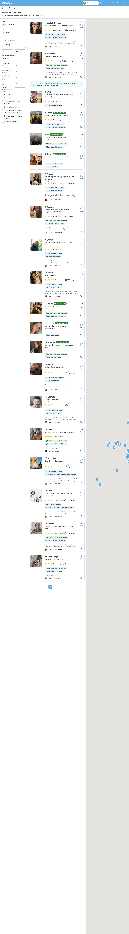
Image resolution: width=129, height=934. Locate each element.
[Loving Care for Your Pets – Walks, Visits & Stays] (56, 536)
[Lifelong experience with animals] (56, 141)
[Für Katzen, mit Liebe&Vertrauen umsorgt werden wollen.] (56, 503)
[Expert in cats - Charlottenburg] (56, 470)
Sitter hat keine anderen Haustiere (12, 102)
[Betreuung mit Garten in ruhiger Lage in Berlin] (56, 440)
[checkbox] (2, 98)
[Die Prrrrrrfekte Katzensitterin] (56, 376)
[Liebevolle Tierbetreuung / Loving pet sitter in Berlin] (56, 349)
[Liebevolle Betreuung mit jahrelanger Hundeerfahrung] (56, 329)
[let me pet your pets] (56, 310)
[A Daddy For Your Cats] (56, 409)
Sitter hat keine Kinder (11, 107)
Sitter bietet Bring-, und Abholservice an (11, 123)
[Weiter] (67, 587)
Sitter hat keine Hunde (11, 98)
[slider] (2, 47)
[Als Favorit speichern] (81, 46)
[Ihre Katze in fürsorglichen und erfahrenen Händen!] (56, 252)
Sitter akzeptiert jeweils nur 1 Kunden (14, 117)
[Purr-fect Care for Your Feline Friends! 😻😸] (56, 34)
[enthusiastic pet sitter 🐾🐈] (56, 567)
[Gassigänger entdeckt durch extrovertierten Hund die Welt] (56, 98)
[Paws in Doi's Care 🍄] (56, 284)
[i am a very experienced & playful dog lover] (56, 160)
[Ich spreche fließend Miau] (56, 65)
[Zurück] (46, 587)
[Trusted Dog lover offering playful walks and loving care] (56, 186)
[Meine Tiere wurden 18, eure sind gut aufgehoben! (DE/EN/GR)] (56, 219)
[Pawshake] (8, 3)
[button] (116, 444)
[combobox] (14, 24)
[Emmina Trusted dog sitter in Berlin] (56, 120)
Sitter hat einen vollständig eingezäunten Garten (13, 111)
